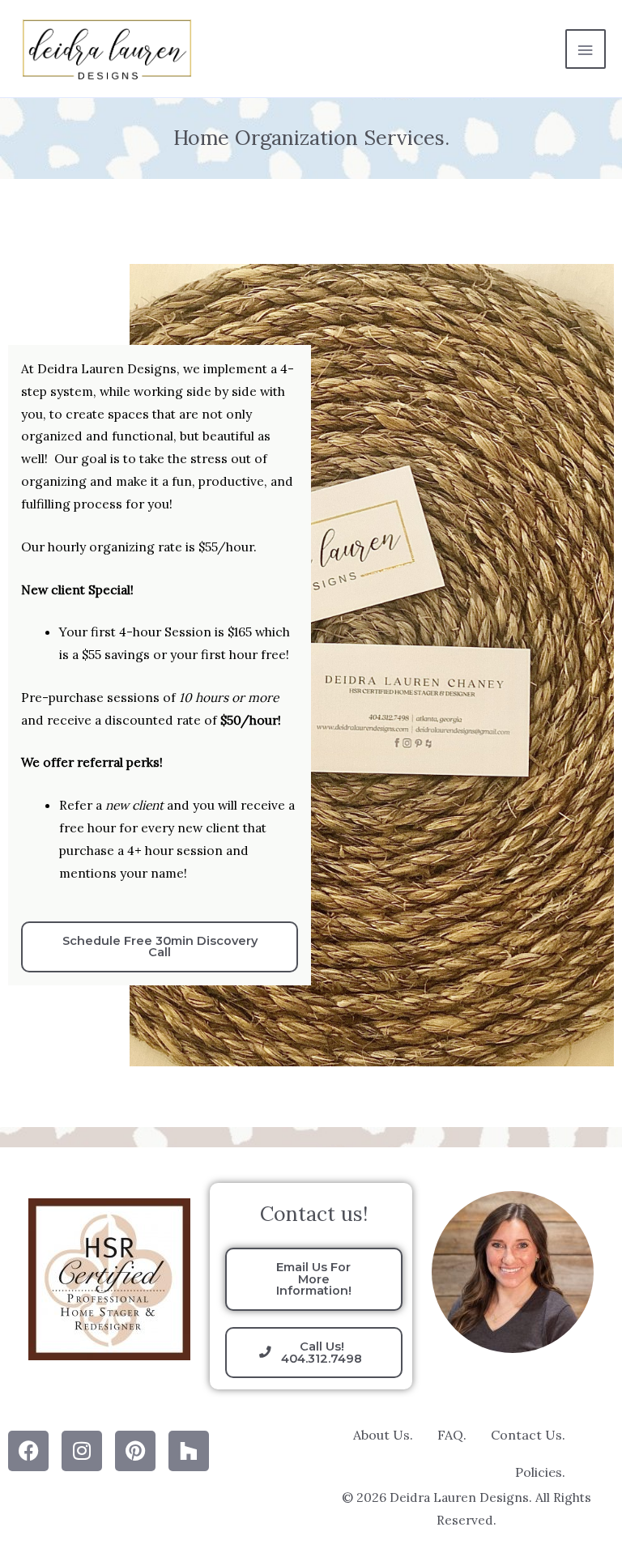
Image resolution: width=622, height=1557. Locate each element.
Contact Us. (528, 1435)
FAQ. (451, 1435)
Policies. (540, 1472)
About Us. (383, 1435)
